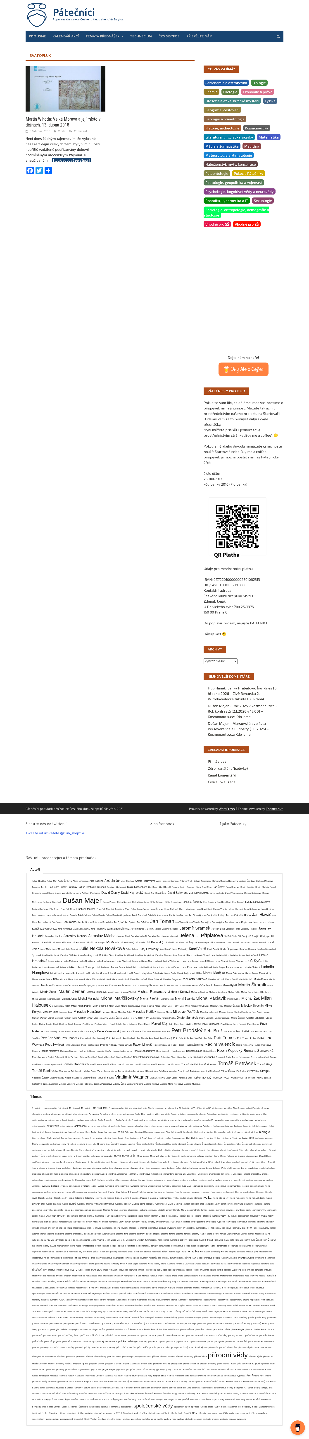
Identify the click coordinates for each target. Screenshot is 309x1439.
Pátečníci (74, 12)
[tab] (35, 869)
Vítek (61, 131)
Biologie (259, 82)
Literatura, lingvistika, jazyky (229, 137)
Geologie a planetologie (225, 119)
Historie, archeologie (222, 128)
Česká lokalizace (221, 782)
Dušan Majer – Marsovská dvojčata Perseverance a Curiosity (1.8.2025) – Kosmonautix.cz (238, 728)
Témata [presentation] (36, 1096)
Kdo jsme (37, 36)
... (70, 160)
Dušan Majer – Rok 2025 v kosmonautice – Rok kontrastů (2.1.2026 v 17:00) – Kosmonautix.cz (243, 711)
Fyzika (270, 101)
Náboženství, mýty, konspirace (230, 164)
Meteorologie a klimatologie (228, 155)
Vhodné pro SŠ (217, 224)
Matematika (269, 137)
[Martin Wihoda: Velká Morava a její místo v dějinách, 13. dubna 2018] (65, 88)
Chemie (211, 92)
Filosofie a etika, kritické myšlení (232, 101)
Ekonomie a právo (257, 92)
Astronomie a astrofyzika (226, 82)
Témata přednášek (102, 36)
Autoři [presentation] (35, 869)
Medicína (251, 146)
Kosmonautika (256, 128)
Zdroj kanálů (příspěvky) (228, 768)
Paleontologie (216, 173)
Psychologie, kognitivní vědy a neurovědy (239, 191)
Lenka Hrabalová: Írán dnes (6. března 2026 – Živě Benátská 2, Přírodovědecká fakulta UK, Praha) (242, 693)
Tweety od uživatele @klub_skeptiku (55, 833)
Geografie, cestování (222, 110)
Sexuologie (263, 200)
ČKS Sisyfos (169, 36)
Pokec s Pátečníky (248, 173)
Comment (80, 131)
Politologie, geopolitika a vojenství (233, 182)
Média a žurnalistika (222, 146)
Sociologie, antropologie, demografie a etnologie (236, 212)
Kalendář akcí (66, 36)
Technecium (141, 36)
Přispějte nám (199, 36)
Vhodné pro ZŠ (247, 224)
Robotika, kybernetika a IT (226, 200)
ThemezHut (274, 809)
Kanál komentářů (222, 775)
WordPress (227, 809)
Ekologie (230, 92)
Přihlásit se (217, 761)
